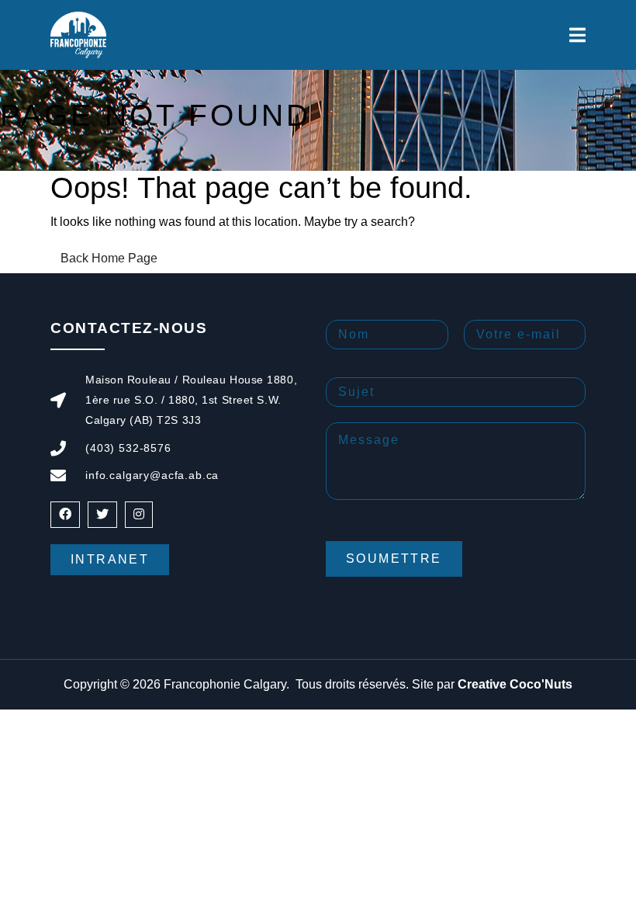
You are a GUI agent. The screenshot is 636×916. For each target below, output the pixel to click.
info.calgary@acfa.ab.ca (152, 475)
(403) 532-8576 (128, 448)
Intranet (110, 559)
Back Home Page (108, 258)
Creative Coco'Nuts (515, 684)
